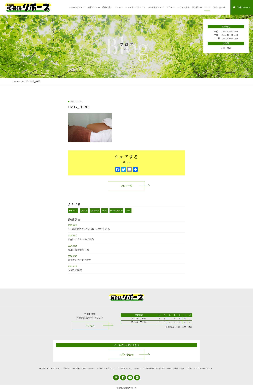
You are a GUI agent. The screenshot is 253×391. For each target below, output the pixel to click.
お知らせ (83, 211)
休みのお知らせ (116, 211)
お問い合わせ (219, 7)
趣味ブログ (73, 211)
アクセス (171, 7)
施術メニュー (94, 7)
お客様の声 (197, 7)
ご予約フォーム (243, 7)
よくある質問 (183, 7)
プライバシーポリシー (202, 368)
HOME (42, 368)
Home (15, 81)
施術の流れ (107, 7)
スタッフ (119, 7)
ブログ (207, 7)
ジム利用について (156, 7)
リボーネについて (77, 7)
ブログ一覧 (126, 186)
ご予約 (189, 368)
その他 (104, 211)
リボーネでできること (135, 7)
